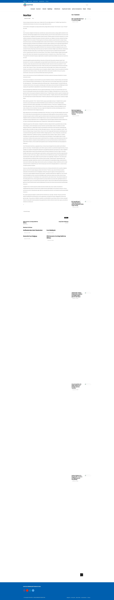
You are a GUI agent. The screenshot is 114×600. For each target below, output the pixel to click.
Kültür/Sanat (57, 9)
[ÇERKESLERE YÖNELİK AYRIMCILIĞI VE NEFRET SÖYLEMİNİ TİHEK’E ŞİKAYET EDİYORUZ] (88, 337)
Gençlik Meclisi (41, 1)
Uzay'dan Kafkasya (63, 222)
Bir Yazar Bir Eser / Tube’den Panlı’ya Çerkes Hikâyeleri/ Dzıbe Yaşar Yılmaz (77, 203)
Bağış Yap (25, 1)
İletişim (84, 9)
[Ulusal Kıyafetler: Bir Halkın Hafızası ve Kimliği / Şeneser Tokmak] (88, 428)
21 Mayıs (47, 1)
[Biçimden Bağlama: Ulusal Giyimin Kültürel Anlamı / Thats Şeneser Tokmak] (88, 154)
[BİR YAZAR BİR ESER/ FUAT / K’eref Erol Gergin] (88, 63)
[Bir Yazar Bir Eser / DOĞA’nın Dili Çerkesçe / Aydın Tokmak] (81, 578)
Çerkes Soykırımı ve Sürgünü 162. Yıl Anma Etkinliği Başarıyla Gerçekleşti (77, 477)
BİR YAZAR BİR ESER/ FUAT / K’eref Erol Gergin (78, 19)
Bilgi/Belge (50, 9)
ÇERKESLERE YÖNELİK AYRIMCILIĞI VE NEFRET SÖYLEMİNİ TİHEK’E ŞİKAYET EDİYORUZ (77, 294)
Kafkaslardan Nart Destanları (33, 230)
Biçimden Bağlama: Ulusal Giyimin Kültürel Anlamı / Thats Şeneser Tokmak (77, 112)
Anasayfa (33, 9)
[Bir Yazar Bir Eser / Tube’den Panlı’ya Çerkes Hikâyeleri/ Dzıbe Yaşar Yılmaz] (88, 245)
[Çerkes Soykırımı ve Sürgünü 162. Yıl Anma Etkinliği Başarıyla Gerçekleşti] (88, 519)
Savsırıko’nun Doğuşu (30, 236)
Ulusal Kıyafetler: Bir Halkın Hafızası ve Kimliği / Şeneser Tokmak (76, 386)
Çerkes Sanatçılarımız (77, 9)
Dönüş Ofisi (30, 1)
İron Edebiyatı (51, 230)
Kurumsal (38, 9)
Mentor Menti (35, 1)
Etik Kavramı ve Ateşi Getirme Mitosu (30, 223)
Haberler (44, 9)
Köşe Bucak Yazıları (66, 9)
